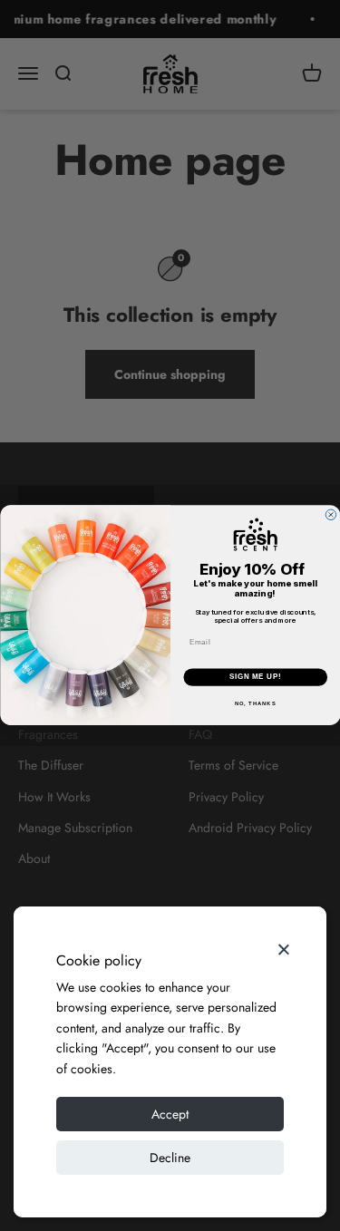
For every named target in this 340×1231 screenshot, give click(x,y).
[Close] (283, 949)
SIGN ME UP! (254, 677)
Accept (170, 1114)
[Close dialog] (330, 514)
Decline (170, 1158)
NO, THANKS (255, 704)
